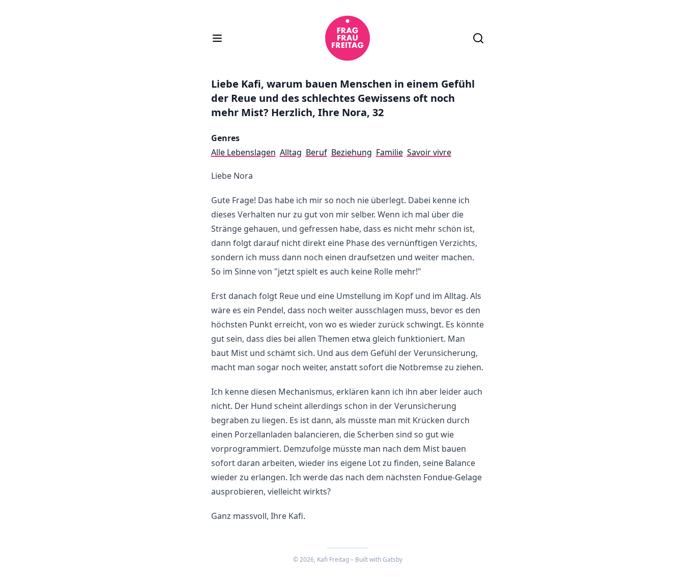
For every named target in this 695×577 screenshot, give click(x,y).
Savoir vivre (429, 152)
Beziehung (351, 152)
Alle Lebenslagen (243, 152)
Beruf (316, 152)
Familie (389, 152)
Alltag (291, 152)
